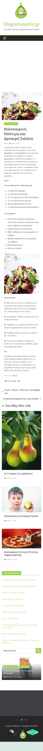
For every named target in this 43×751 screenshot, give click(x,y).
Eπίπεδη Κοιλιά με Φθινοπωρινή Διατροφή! (18, 580)
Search (38, 650)
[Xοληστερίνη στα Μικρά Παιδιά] (21, 488)
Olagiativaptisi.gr (21, 24)
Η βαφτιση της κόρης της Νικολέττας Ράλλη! (19, 586)
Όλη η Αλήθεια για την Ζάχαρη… (14, 634)
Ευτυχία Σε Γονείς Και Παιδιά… (14, 606)
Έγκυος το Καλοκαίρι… (10, 618)
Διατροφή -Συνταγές (11, 124)
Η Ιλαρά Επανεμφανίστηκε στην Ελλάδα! (20, 399)
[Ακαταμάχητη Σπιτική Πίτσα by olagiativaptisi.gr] (21, 530)
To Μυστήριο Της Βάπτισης (12, 599)
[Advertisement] (21, 70)
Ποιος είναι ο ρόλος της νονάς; (13, 593)
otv (7, 143)
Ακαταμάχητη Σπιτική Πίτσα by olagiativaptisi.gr (21, 553)
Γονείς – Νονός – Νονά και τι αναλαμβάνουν (22, 391)
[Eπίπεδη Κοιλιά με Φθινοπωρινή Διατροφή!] (21, 658)
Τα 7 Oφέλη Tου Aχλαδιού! (18, 473)
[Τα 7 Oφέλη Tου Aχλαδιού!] (21, 412)
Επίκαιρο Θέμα (24, 667)
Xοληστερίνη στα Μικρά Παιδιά (21, 516)
